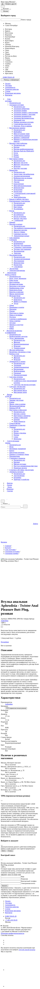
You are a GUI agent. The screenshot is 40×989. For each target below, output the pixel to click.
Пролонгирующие (20, 375)
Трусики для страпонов (22, 249)
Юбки (11, 328)
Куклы (11, 211)
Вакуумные (18, 207)
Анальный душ (19, 120)
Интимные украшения (17, 449)
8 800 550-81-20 (10, 916)
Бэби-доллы (13, 280)
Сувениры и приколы (17, 458)
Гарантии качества (12, 89)
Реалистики (18, 191)
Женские (17, 342)
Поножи (17, 419)
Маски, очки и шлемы (17, 404)
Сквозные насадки (20, 234)
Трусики (12, 323)
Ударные (12, 427)
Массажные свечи (20, 392)
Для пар (16, 182)
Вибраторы (13, 170)
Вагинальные (18, 369)
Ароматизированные (21, 367)
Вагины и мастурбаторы (18, 143)
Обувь (11, 305)
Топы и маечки (14, 321)
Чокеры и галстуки (16, 325)
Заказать (4, 886)
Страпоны (13, 240)
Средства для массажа (17, 386)
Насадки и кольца (15, 224)
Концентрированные (21, 344)
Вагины (16, 147)
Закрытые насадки (20, 230)
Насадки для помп (20, 168)
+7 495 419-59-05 (11, 920)
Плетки (16, 435)
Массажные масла (20, 390)
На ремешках (18, 209)
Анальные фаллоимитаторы (24, 118)
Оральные (17, 373)
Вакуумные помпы (16, 159)
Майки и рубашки (20, 301)
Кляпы (11, 402)
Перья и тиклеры (20, 433)
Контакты (8, 95)
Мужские (17, 166)
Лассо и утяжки (19, 232)
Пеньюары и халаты (16, 307)
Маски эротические (16, 294)
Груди (16, 153)
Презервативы (14, 456)
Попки (16, 155)
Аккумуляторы (19, 476)
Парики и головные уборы (19, 454)
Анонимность (10, 87)
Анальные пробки (20, 110)
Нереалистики (19, 188)
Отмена (10, 851)
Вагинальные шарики (17, 128)
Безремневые (18, 243)
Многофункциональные (22, 186)
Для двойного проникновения (25, 228)
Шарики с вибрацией (21, 137)
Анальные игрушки (16, 105)
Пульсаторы (18, 189)
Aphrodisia (4, 621)
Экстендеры (13, 268)
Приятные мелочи (20, 468)
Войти (4, 851)
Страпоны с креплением (22, 247)
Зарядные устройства (21, 479)
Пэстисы (12, 317)
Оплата (7, 83)
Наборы (12, 222)
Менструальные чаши (22, 134)
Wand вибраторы (20, 197)
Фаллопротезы (19, 251)
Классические (19, 184)
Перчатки (12, 309)
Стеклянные (18, 267)
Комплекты (18, 300)
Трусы (16, 303)
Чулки (11, 326)
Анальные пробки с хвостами (24, 114)
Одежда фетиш (14, 423)
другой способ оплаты (27, 950)
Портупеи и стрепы (16, 313)
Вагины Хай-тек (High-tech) (24, 151)
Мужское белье (14, 296)
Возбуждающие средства (18, 336)
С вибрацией (18, 220)
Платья (12, 311)
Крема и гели (14, 354)
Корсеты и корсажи (16, 292)
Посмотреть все (15, 103)
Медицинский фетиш (17, 406)
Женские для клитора (21, 164)
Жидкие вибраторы (16, 350)
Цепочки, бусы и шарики (23, 126)
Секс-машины (14, 238)
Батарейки (17, 477)
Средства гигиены (16, 377)
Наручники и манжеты (22, 416)
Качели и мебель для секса (19, 199)
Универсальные (19, 348)
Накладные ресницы (16, 452)
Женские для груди (21, 162)
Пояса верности (19, 421)
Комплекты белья (15, 290)
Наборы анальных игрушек (24, 122)
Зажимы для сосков (16, 400)
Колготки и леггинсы (17, 286)
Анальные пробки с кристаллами (26, 112)
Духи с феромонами (16, 338)
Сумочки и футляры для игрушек (21, 470)
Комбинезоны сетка (16, 288)
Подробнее (5, 642)
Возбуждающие (19, 371)
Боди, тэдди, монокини (17, 278)
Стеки (16, 437)
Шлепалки (17, 439)
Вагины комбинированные (23, 149)
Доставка (8, 85)
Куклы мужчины (20, 216)
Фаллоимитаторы (15, 255)
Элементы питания (16, 472)
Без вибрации (19, 215)
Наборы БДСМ (14, 408)
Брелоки (17, 462)
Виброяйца (18, 132)
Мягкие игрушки (20, 464)
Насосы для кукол (20, 218)
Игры (11, 447)
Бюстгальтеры (14, 282)
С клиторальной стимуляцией (24, 193)
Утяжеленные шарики (22, 135)
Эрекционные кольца (21, 236)
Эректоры (17, 253)
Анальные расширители (22, 116)
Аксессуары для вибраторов (24, 174)
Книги (11, 450)
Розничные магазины (13, 93)
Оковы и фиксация (20, 417)
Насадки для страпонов (22, 245)
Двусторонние (19, 180)
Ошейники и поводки (17, 425)
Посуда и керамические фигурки (26, 466)
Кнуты (16, 431)
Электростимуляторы (17, 270)
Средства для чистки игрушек (25, 385)
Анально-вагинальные (22, 176)
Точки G (17, 195)
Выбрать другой (11, 4)
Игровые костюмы (16, 284)
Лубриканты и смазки (17, 361)
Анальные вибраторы (21, 109)
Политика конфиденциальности (12, 933)
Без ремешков (19, 205)
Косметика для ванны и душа (20, 352)
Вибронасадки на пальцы (23, 178)
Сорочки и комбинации (18, 319)
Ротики (16, 157)
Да (2, 4)
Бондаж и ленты (19, 414)
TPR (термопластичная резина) (16, 708)
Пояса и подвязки (15, 315)
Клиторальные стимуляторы (19, 201)
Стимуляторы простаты (22, 124)
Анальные (17, 365)
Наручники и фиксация (18, 410)
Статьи (7, 91)
